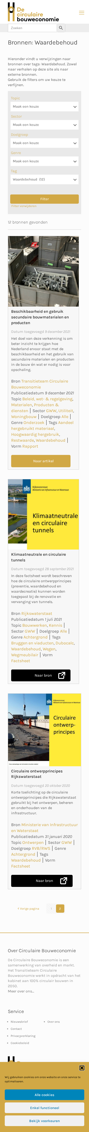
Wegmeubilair (24, 654)
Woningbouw (24, 416)
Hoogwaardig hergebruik (35, 434)
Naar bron (43, 675)
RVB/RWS (41, 848)
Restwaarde (22, 440)
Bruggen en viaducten (32, 643)
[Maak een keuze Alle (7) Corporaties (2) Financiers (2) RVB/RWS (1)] (44, 143)
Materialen (21, 404)
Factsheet (20, 660)
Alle (64, 416)
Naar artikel (43, 461)
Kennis (55, 625)
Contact (16, 1029)
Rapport (30, 446)
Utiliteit (65, 410)
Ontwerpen (33, 842)
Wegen (49, 649)
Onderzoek (33, 422)
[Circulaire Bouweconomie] (33, 20)
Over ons (53, 1021)
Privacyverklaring (23, 1036)
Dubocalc (65, 643)
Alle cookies (44, 1095)
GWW (51, 410)
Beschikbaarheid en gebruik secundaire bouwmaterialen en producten (40, 317)
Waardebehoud (51, 440)
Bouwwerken (34, 625)
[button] (82, 1068)
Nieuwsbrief (19, 1021)
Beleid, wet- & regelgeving (47, 398)
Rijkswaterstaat (36, 613)
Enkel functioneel (44, 1108)
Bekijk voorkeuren (44, 1121)
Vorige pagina (29, 908)
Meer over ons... (21, 991)
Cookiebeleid (20, 1043)
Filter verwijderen (24, 206)
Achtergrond (35, 637)
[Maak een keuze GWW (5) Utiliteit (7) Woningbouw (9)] (44, 125)
